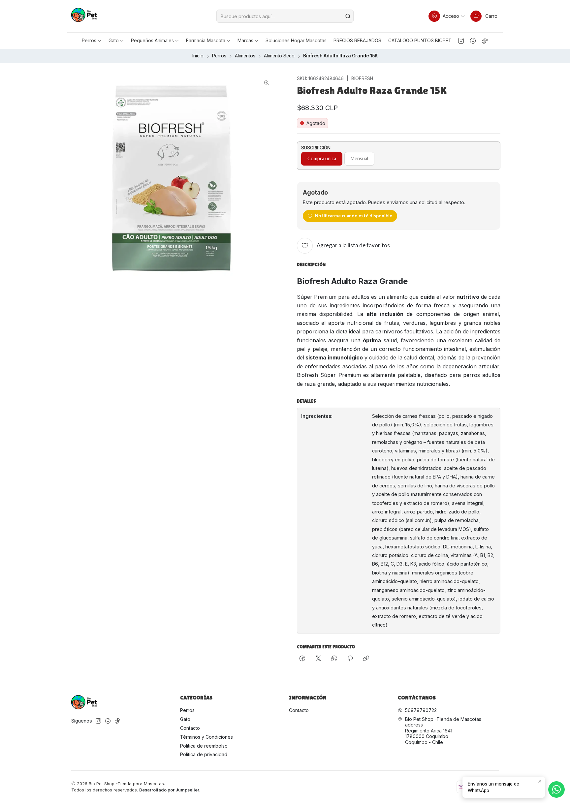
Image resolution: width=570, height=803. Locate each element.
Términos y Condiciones (206, 737)
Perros (219, 56)
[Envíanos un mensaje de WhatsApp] (556, 789)
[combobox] (285, 16)
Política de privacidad (203, 754)
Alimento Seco (279, 56)
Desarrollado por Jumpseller (169, 790)
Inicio (198, 56)
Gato (185, 719)
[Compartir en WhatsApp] (334, 659)
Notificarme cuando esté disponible (353, 215)
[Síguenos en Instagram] (461, 40)
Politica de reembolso (204, 746)
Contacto (190, 728)
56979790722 (421, 710)
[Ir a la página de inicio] (84, 16)
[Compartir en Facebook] (302, 659)
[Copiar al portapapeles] (366, 659)
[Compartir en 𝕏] (318, 659)
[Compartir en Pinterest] (350, 659)
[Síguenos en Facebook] (472, 40)
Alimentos (245, 56)
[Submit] (348, 16)
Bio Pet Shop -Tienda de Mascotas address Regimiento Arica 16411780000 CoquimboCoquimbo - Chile (443, 730)
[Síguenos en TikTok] (484, 40)
